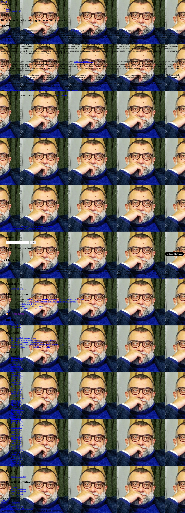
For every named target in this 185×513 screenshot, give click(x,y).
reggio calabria (72, 91)
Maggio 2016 (16, 414)
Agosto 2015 (16, 432)
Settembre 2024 (17, 358)
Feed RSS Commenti (24, 508)
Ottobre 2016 (16, 407)
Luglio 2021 (16, 382)
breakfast (17, 91)
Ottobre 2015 (16, 428)
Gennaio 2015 (16, 446)
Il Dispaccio (16, 327)
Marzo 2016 (16, 419)
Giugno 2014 (16, 457)
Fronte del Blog (17, 325)
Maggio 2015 (16, 439)
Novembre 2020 (17, 387)
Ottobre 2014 (16, 452)
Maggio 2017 (16, 403)
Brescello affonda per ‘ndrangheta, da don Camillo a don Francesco (29, 226)
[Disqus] (92, 129)
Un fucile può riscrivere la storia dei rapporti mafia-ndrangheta (51, 302)
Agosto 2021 (16, 380)
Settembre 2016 (17, 410)
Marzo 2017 (16, 405)
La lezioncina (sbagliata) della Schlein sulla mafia (30, 347)
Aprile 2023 (16, 364)
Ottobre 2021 (16, 378)
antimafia (8, 91)
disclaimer (5, 500)
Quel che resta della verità (29, 304)
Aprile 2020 (16, 391)
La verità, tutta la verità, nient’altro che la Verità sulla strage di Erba (37, 345)
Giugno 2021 (16, 385)
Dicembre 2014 (17, 448)
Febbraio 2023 (17, 369)
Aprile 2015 (16, 441)
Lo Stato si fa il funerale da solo (23, 338)
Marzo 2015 (16, 443)
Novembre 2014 (17, 450)
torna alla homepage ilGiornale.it (14, 506)
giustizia (42, 91)
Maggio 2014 (16, 459)
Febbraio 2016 (17, 421)
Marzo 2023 (16, 367)
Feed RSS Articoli (8, 508)
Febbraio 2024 (17, 360)
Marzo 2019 (16, 394)
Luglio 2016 (16, 412)
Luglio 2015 (16, 434)
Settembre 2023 (17, 362)
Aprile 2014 (16, 461)
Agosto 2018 (16, 396)
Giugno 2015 (16, 437)
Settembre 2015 (17, 430)
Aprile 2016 (16, 416)
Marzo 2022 (16, 373)
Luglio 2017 (16, 400)
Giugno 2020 (16, 389)
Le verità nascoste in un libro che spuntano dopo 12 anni (33, 340)
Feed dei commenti (18, 492)
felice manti (33, 91)
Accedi (14, 487)
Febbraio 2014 (17, 466)
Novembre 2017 (17, 398)
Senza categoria (61, 95)
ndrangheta (61, 91)
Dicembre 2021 (17, 376)
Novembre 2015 (17, 425)
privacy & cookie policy (10, 503)
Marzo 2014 (16, 464)
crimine (24, 91)
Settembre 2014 (17, 455)
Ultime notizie (18, 313)
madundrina (51, 91)
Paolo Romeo (75, 31)
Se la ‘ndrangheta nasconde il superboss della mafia (21, 229)
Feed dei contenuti (18, 489)
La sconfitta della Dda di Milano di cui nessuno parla (32, 342)
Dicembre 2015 (17, 423)
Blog (8, 9)
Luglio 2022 (16, 371)
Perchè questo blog (13, 11)
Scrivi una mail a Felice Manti (171, 278)
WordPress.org (17, 494)
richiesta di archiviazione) (84, 62)
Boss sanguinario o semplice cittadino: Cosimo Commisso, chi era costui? (56, 299)
